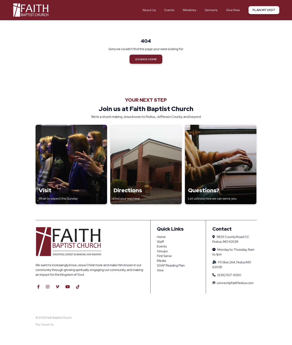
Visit (45, 190)
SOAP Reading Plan (171, 265)
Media (161, 261)
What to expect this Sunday (58, 198)
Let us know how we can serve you (212, 198)
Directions (127, 190)
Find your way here (126, 198)
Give (160, 270)
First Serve (164, 256)
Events (162, 246)
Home (161, 237)
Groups (162, 251)
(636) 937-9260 (229, 275)
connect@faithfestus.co (234, 283)
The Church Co (44, 324)
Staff (160, 242)
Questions (202, 190)
